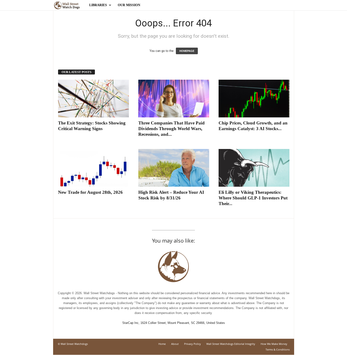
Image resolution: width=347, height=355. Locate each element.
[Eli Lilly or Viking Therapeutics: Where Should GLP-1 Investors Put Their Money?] (254, 168)
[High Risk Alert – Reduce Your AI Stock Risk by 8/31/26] (173, 168)
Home (162, 344)
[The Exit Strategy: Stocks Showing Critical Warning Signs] (93, 98)
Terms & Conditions (278, 349)
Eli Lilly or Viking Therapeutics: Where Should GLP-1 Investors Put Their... (253, 198)
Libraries (98, 5)
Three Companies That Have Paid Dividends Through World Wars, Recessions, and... (171, 128)
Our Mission (129, 5)
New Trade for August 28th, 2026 (90, 192)
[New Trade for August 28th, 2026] (93, 168)
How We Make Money (274, 344)
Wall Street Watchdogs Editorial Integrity (230, 344)
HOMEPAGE (186, 51)
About (175, 344)
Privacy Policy (192, 344)
